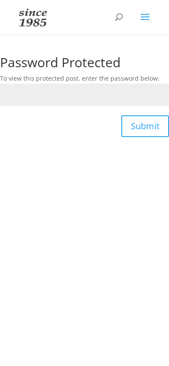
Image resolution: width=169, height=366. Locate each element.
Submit (145, 126)
